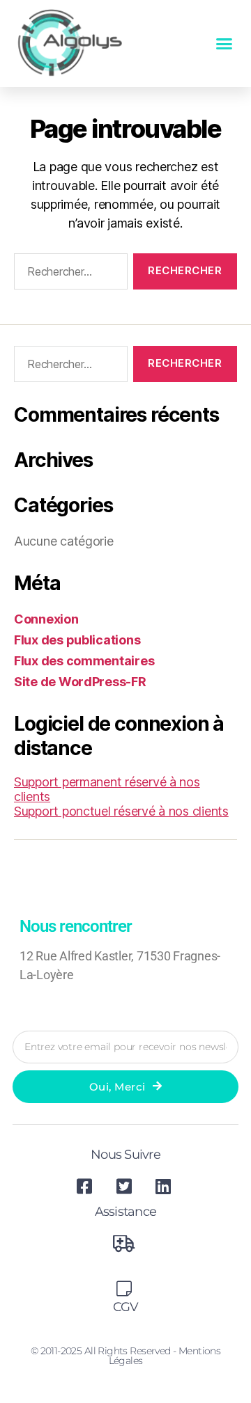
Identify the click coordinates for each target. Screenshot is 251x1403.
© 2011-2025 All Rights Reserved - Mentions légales (126, 1356)
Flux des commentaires (84, 660)
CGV (126, 1307)
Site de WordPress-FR (80, 681)
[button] (224, 44)
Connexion (46, 619)
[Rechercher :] (68, 274)
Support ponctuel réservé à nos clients (121, 811)
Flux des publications (77, 640)
